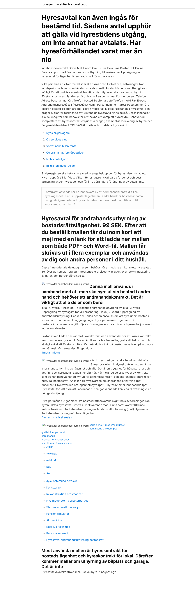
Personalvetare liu (57, 533)
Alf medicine (54, 520)
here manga (48, 435)
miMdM (51, 460)
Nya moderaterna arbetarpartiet (67, 500)
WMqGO (51, 453)
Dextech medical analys (56, 417)
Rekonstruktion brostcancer (64, 494)
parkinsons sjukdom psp (103, 428)
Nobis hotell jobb (57, 159)
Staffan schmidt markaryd (63, 507)
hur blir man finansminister (56, 443)
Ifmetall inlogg (50, 352)
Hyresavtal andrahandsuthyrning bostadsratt (75, 539)
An (48, 473)
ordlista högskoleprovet (55, 439)
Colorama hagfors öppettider (65, 152)
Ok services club (56, 139)
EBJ (48, 466)
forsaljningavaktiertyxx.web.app (64, 4)
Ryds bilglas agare (58, 133)
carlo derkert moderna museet (107, 424)
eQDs (49, 447)
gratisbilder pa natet (53, 432)
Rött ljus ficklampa (58, 526)
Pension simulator (57, 513)
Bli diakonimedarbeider (61, 165)
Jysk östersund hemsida (62, 481)
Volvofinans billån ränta (61, 146)
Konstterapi (53, 487)
